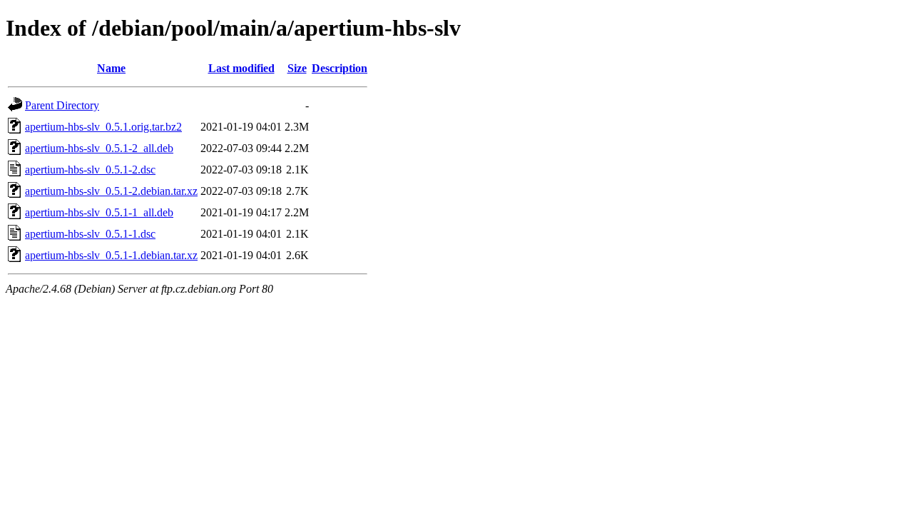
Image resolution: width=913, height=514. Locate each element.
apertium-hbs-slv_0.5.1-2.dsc (90, 169)
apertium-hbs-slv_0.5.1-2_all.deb (99, 148)
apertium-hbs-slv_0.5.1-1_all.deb (99, 212)
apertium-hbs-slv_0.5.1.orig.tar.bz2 (103, 127)
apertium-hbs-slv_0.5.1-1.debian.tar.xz (111, 255)
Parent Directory (62, 105)
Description (339, 68)
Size (297, 68)
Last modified (241, 68)
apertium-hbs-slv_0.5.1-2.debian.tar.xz (111, 191)
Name (111, 68)
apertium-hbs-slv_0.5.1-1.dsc (90, 234)
